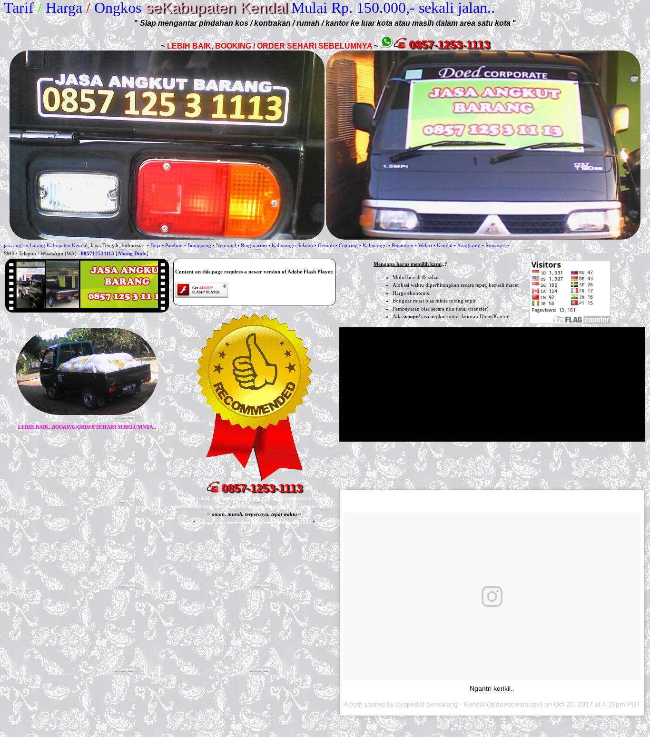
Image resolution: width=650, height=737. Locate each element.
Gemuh (326, 245)
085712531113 (97, 253)
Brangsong (199, 245)
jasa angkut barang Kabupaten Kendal (46, 245)
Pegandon (403, 245)
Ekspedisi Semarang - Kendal (440, 704)
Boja (155, 245)
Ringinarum (254, 245)
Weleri (425, 245)
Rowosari (495, 245)
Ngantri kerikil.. (492, 688)
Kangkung (469, 245)
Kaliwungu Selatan (292, 245)
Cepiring (348, 245)
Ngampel (226, 245)
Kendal (445, 245)
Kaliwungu (375, 245)
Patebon (174, 245)
